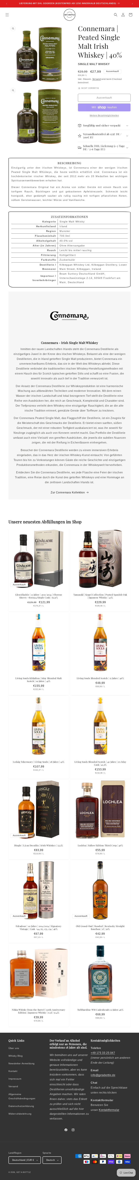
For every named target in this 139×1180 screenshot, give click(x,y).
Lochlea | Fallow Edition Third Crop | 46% (100, 845)
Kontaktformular (109, 1109)
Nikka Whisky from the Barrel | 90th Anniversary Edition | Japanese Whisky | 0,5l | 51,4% (38, 1011)
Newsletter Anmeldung (21, 1063)
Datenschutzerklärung (21, 1106)
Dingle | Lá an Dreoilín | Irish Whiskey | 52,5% (38, 845)
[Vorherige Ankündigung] (6, 3)
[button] (7, 15)
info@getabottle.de (103, 1075)
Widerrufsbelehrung (20, 1113)
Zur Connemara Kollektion (68, 492)
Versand (96, 79)
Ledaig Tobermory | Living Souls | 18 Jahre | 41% (38, 762)
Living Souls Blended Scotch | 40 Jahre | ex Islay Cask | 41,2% (100, 763)
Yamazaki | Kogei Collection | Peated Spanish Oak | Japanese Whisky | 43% (100, 596)
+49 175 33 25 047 (103, 1052)
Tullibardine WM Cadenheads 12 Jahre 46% (100, 1009)
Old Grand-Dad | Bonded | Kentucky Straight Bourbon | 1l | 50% (100, 927)
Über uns (13, 1048)
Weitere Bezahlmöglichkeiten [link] (104, 115)
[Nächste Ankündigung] (132, 3)
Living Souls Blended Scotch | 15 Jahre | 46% (100, 678)
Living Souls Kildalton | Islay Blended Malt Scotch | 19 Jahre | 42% (38, 680)
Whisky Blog (15, 1055)
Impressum (14, 1078)
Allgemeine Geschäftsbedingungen (21, 1096)
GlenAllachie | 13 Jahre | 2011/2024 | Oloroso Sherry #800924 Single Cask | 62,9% (38, 596)
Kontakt (12, 1071)
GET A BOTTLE (23, 1172)
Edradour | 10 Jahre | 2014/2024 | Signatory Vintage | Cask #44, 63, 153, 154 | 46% (39, 927)
